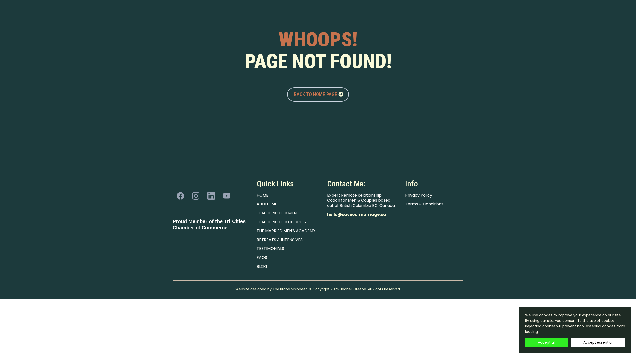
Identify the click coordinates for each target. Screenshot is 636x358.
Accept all (546, 342)
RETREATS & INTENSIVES (280, 240)
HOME (262, 195)
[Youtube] (226, 196)
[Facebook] (180, 196)
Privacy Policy (418, 195)
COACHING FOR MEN (277, 213)
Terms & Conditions (424, 204)
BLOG (262, 266)
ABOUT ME (267, 204)
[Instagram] (195, 196)
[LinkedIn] (211, 196)
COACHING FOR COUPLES (281, 222)
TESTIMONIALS (270, 248)
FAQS (262, 257)
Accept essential (597, 342)
